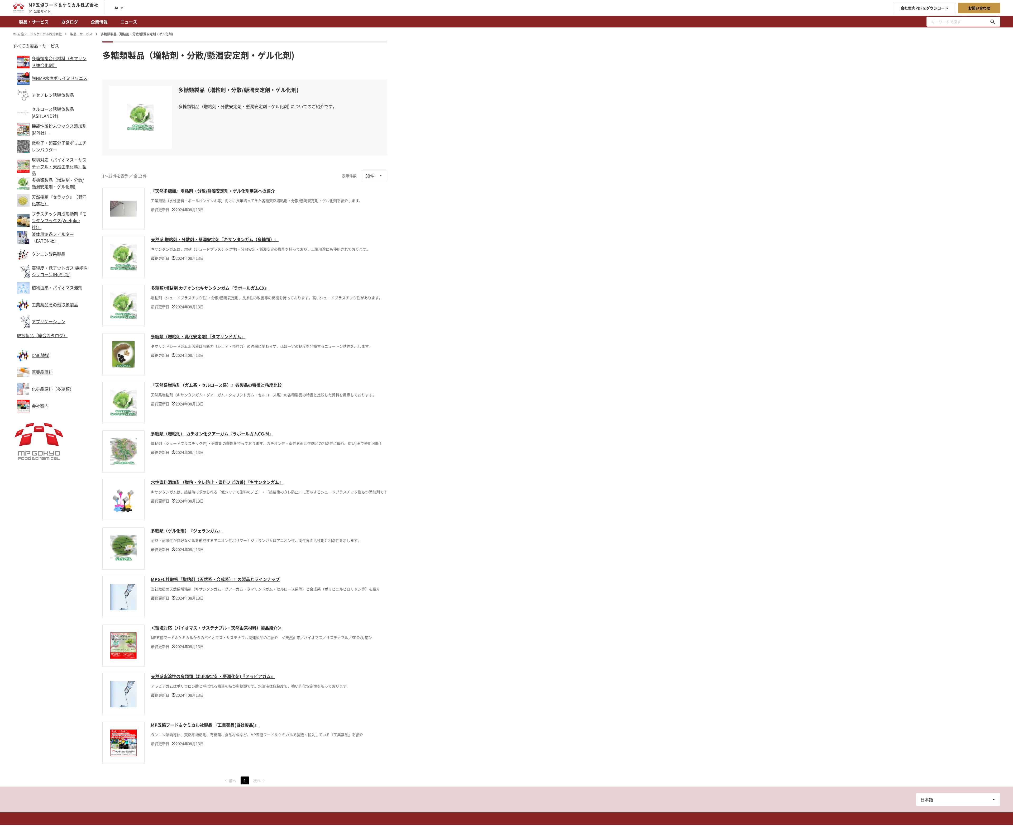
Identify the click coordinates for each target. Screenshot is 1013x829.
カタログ (69, 21)
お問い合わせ (979, 8)
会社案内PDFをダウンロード (924, 8)
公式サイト (42, 11)
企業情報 (99, 21)
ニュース (128, 21)
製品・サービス (34, 21)
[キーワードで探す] (992, 22)
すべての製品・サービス (36, 45)
